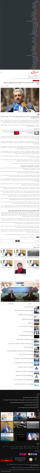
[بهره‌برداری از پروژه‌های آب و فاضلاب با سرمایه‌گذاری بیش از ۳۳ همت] (36, 381)
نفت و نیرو (35, 78)
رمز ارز (28, 237)
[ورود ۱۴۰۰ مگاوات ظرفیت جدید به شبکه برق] (20, 253)
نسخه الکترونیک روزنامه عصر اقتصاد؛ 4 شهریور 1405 (26, 314)
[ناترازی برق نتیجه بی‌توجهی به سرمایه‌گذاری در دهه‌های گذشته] (36, 133)
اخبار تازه (30, 303)
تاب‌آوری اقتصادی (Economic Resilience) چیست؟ (26, 335)
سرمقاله (4, 446)
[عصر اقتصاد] (34, 72)
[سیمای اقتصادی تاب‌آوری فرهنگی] (36, 348)
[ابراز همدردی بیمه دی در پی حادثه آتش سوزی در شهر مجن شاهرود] (36, 386)
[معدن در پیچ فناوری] (36, 323)
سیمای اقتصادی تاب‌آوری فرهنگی (28, 347)
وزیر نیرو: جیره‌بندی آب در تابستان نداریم (7, 267)
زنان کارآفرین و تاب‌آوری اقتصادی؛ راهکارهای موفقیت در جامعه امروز (24, 310)
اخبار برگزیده (37, 446)
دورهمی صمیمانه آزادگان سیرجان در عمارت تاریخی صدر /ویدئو (28, 300)
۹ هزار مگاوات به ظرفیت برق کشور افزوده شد (7, 257)
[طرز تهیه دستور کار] (20, 267)
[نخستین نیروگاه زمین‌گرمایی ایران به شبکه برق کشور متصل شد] (33, 263)
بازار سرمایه (29, 446)
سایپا (6, 446)
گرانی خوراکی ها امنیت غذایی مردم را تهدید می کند (26, 326)
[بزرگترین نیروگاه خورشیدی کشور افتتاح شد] (33, 253)
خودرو (11, 446)
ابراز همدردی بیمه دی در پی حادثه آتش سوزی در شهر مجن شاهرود (24, 384)
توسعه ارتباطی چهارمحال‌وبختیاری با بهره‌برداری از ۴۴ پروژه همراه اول (23, 358)
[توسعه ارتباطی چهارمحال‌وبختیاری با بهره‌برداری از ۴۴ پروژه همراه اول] (36, 360)
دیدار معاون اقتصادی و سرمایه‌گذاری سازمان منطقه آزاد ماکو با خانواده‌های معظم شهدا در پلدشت (20, 350)
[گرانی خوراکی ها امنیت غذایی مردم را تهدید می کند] (36, 328)
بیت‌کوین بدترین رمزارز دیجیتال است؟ (8, 131)
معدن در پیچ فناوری (30, 322)
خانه (38, 78)
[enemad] (35, 462)
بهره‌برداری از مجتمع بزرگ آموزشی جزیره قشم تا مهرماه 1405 (24, 339)
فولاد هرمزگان (25, 448)
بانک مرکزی (25, 446)
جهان (14, 446)
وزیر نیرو (21, 237)
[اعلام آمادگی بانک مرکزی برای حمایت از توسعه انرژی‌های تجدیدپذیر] (36, 364)
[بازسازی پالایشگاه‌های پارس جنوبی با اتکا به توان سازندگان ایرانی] (36, 377)
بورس (17, 446)
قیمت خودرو (21, 448)
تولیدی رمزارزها (31, 237)
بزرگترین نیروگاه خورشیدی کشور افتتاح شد (33, 257)
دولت (38, 80)
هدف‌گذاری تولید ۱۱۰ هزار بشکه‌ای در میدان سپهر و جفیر (25, 367)
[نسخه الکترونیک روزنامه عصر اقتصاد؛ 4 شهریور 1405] (36, 316)
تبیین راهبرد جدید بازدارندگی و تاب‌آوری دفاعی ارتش (25, 354)
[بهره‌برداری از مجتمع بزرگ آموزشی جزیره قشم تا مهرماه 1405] (36, 340)
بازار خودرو (33, 446)
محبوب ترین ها (11, 303)
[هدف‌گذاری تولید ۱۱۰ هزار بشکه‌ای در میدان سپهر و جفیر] (36, 368)
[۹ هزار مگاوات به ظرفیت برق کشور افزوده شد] (7, 253)
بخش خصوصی (20, 446)
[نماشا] (23, 454)
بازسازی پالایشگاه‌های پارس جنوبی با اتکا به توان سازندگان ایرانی (24, 375)
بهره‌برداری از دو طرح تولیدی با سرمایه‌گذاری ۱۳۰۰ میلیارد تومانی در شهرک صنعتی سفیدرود (20, 343)
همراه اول (12, 448)
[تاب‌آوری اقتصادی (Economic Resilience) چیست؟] (36, 336)
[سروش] (27, 454)
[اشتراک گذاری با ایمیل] (19, 241)
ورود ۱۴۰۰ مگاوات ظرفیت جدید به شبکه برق (20, 257)
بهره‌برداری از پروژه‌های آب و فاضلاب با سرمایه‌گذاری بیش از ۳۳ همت (23, 379)
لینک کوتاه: (38, 77)
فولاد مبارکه (30, 448)
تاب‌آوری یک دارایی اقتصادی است (28, 306)
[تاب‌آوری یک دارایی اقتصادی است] (36, 307)
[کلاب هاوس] (20, 454)
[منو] (1, 73)
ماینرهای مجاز (24, 237)
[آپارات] (25, 454)
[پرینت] (16, 241)
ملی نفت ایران (16, 448)
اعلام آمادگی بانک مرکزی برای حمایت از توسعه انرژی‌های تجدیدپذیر (24, 362)
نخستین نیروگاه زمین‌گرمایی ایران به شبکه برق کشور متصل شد (33, 268)
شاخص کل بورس (37, 448)
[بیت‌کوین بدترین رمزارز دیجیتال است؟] (16, 133)
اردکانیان (35, 237)
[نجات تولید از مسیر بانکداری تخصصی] (36, 332)
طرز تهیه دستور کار (23, 274)
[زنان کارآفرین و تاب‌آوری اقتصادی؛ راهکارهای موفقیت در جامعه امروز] (36, 312)
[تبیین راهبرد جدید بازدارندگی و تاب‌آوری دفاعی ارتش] (36, 355)
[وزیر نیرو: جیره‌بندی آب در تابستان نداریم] (7, 263)
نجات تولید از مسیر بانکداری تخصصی (28, 331)
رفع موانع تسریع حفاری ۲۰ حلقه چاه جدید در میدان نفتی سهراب (24, 371)
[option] (20, 292)
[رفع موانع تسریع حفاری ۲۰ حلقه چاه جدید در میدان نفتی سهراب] (36, 372)
